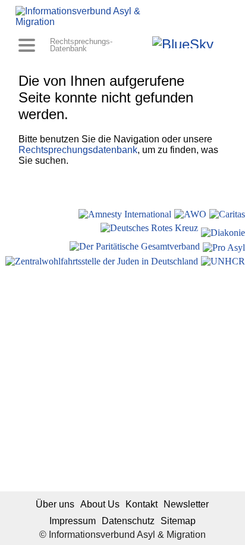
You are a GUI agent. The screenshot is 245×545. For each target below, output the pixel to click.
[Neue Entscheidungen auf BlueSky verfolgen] (182, 42)
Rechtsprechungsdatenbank (77, 150)
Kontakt (141, 504)
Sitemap (178, 521)
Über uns (55, 504)
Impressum (72, 521)
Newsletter (186, 504)
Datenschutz (128, 521)
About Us (100, 504)
